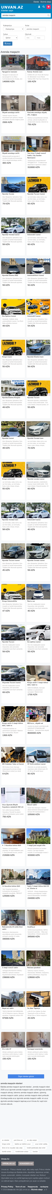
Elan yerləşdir (48, 7)
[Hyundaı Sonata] (13, 186)
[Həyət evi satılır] (13, 1000)
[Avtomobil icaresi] (38, 227)
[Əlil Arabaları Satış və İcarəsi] (13, 756)
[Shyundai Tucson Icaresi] (13, 675)
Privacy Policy (7, 1187)
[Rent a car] (38, 593)
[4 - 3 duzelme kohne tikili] (13, 837)
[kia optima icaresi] (38, 634)
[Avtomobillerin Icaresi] (38, 267)
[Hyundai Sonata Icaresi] (13, 227)
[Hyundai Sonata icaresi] (38, 552)
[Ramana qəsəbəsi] (38, 960)
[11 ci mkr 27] (13, 1041)
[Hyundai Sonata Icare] (38, 430)
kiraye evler (6, 1144)
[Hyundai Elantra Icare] (38, 349)
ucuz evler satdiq (41, 1144)
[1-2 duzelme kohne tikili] (13, 878)
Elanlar (36, 2)
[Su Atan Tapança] (38, 1000)
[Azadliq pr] (38, 919)
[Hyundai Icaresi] (13, 430)
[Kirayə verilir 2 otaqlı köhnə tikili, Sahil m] (13, 715)
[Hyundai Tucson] (38, 389)
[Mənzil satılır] (38, 797)
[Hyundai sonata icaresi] (38, 471)
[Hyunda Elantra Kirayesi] (13, 389)
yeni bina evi (18, 1140)
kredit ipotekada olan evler (36, 1148)
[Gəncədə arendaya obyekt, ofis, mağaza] (38, 104)
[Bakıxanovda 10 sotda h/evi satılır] (13, 919)
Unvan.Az (5, 1159)
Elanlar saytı (7, 10)
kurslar (35, 1151)
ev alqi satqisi (32, 1140)
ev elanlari (5, 1140)
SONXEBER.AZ (26, 1164)
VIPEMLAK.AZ (8, 1164)
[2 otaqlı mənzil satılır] (13, 960)
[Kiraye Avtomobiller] (13, 593)
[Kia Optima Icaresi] (13, 308)
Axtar (8, 44)
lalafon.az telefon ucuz (23, 1144)
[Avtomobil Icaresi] (38, 308)
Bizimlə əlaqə (46, 2)
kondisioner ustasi (22, 1151)
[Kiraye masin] (13, 349)
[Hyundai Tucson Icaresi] (38, 186)
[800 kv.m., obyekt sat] (38, 715)
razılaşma (44, 1187)
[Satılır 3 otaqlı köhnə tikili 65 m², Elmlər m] (38, 878)
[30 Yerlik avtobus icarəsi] (38, 756)
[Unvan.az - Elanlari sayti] (12, 7)
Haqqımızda (33, 1187)
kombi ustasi (6, 1151)
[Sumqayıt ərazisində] (38, 1041)
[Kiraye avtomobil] (13, 471)
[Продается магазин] (13, 64)
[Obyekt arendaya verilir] (13, 104)
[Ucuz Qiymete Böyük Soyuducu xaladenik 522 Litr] (13, 797)
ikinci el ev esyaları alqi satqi (12, 1148)
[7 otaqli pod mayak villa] (38, 837)
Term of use (20, 1187)
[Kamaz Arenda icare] (38, 64)
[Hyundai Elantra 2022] (13, 267)
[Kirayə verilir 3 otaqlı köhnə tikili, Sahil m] (38, 675)
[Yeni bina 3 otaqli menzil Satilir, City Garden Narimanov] (38, 145)
